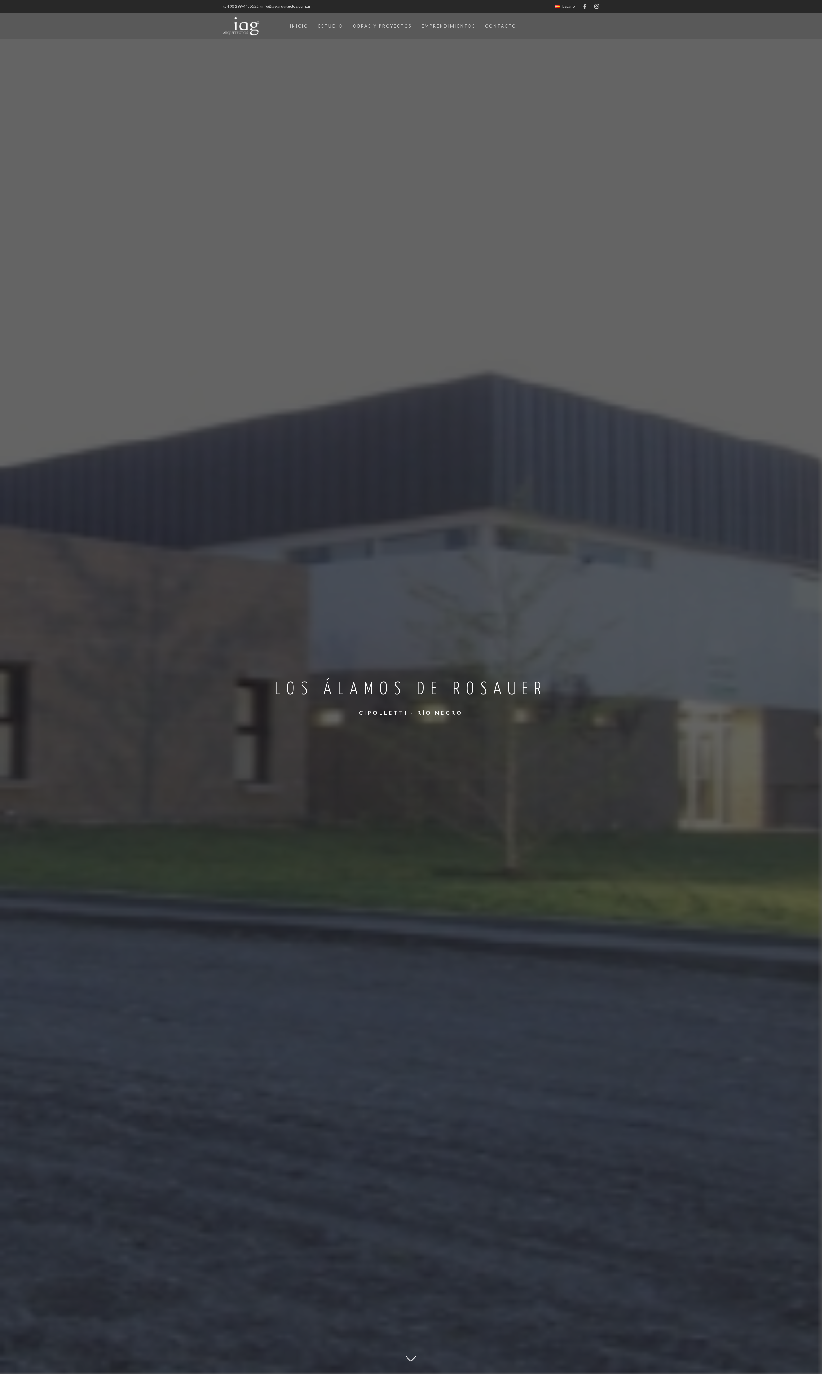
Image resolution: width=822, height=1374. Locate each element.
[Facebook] (585, 6)
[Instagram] (596, 6)
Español (569, 6)
